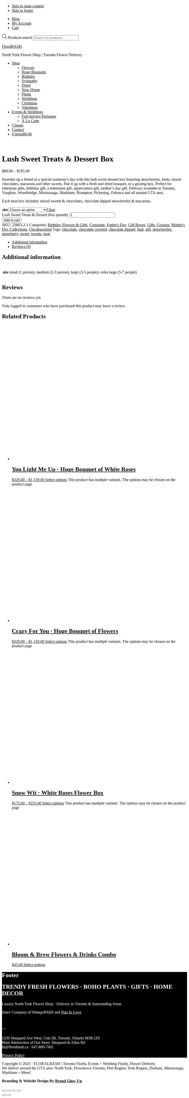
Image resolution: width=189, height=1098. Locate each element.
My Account (21, 23)
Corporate (97, 225)
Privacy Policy (13, 1055)
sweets (36, 234)
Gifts (151, 225)
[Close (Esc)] (19, 1090)
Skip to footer (22, 10)
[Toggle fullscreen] (9, 1090)
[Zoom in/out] (4, 1090)
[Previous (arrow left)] (4, 1095)
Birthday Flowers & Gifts (67, 225)
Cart (15, 28)
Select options (56, 480)
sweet (24, 234)
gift (148, 229)
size (5, 210)
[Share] (14, 1090)
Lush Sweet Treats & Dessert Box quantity (35, 215)
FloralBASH (12, 46)
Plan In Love (71, 1012)
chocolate (69, 229)
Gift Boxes (136, 225)
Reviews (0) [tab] (21, 246)
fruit (140, 229)
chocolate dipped (122, 229)
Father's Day (116, 225)
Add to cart (12, 220)
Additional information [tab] (29, 242)
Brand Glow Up (68, 1081)
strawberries (162, 229)
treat (46, 234)
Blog (15, 19)
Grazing (163, 225)
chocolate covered (93, 229)
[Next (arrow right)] (9, 1095)
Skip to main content (28, 6)
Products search (20, 37)
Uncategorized (40, 229)
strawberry (10, 234)
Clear (51, 210)
